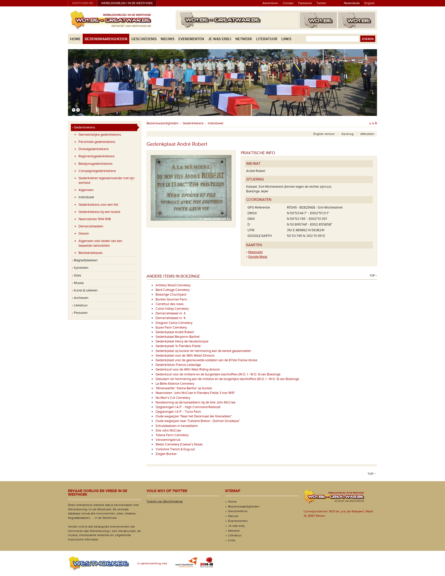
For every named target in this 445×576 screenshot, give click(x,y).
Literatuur (266, 39)
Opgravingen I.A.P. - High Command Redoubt (188, 407)
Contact (288, 3)
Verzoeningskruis (168, 440)
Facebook (305, 3)
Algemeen (86, 190)
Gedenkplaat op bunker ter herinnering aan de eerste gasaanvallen (203, 351)
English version (324, 134)
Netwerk (243, 39)
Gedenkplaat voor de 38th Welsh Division (185, 356)
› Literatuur (80, 305)
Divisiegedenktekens (94, 149)
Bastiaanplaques (90, 253)
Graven (84, 233)
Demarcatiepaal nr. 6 (171, 318)
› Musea (78, 283)
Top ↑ (373, 275)
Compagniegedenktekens (97, 171)
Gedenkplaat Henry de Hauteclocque (182, 341)
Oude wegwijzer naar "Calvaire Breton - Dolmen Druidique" (198, 421)
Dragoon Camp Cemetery (174, 323)
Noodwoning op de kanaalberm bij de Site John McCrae (195, 402)
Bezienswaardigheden (106, 39)
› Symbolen (80, 268)
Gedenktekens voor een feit (98, 205)
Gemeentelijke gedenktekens (100, 135)
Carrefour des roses (170, 304)
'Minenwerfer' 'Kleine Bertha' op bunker (184, 388)
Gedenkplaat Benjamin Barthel (178, 337)
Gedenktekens (193, 123)
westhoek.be (82, 3)
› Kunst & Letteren (85, 290)
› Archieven (80, 298)
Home (75, 39)
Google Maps (257, 257)
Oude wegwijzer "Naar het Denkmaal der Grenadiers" (194, 416)
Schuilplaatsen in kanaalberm (177, 426)
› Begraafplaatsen (85, 260)
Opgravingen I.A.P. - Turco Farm (178, 412)
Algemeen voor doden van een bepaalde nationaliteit (100, 243)
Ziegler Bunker (166, 454)
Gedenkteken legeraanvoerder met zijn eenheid (106, 180)
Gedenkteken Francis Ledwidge (178, 365)
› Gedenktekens (83, 127)
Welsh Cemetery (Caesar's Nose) (179, 444)
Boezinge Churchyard (171, 295)
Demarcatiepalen (91, 226)
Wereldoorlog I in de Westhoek (127, 3)
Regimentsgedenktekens (97, 156)
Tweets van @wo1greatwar (165, 501)
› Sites (76, 275)
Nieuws (167, 39)
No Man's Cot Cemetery (173, 398)
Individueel (86, 197)
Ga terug (347, 134)
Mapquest (255, 252)
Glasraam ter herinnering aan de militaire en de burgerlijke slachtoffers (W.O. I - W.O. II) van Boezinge (227, 379)
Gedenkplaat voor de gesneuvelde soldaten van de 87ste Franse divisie (206, 360)
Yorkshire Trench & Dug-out (175, 449)
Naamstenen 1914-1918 (95, 219)
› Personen (80, 313)
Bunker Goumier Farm (171, 299)
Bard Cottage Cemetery (173, 290)
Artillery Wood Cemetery (173, 285)
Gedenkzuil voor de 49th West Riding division (188, 369)
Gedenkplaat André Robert (175, 332)
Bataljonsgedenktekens (96, 164)
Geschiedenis (144, 39)
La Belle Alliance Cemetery (175, 384)
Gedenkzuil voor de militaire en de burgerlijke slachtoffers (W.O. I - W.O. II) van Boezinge (218, 374)
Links (286, 39)
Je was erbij (219, 39)
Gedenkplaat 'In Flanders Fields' (178, 346)
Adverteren (270, 3)
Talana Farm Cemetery (172, 435)
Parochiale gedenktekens (97, 142)
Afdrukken (367, 134)
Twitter (321, 3)
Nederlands (352, 3)
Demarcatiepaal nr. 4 (170, 313)
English (369, 3)
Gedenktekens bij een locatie (99, 212)
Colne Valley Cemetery (172, 309)
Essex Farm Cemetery (171, 327)
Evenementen (191, 39)
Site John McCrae (168, 430)
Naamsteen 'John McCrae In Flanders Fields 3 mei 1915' (195, 393)
